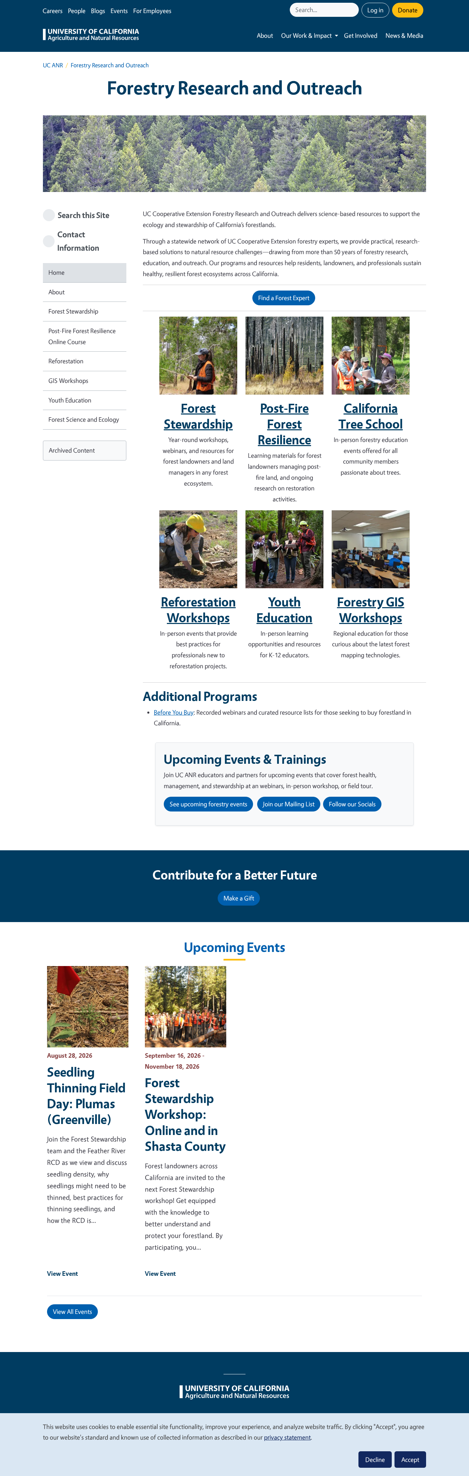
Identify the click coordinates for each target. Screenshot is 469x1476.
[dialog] (234, 1444)
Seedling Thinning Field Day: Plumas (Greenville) (86, 1095)
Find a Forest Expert (283, 298)
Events (119, 11)
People (76, 11)
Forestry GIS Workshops (370, 609)
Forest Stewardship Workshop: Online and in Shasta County (185, 1114)
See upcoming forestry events (208, 804)
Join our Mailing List (288, 804)
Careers (52, 11)
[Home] (91, 36)
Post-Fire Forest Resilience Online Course (82, 336)
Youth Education (69, 400)
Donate (407, 10)
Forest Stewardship (73, 311)
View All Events (72, 1311)
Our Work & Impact (306, 35)
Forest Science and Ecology (83, 419)
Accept (410, 1459)
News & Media (404, 35)
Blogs (98, 11)
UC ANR (53, 65)
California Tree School (371, 416)
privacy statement (287, 1437)
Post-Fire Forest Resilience (284, 423)
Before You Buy (174, 712)
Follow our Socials (352, 804)
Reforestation (65, 361)
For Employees (152, 11)
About (265, 35)
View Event (62, 1273)
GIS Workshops (68, 380)
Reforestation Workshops (198, 609)
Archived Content (72, 450)
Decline (375, 1459)
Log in (375, 10)
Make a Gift (239, 898)
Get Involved (360, 35)
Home (56, 272)
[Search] (354, 10)
